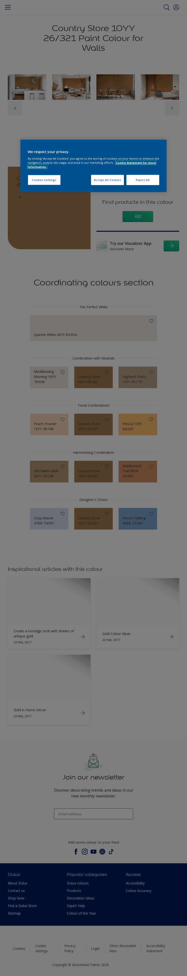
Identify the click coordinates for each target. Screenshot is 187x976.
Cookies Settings (44, 180)
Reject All (143, 180)
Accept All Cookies (107, 180)
